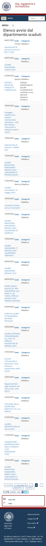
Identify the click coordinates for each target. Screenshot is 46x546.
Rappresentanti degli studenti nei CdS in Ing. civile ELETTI (12, 387)
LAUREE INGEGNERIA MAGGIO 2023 (10, 270)
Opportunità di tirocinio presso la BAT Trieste (12, 49)
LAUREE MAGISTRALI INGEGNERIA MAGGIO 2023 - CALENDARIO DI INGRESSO (11, 226)
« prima (8, 485)
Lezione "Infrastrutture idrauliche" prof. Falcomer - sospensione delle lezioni (12, 365)
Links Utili (11, 500)
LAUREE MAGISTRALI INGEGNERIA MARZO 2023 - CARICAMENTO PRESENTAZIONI (11, 473)
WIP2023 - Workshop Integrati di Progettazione (10, 86)
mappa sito (31, 519)
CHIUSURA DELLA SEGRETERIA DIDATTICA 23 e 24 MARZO (12, 408)
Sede (17, 41)
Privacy (30, 527)
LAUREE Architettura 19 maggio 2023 (10, 190)
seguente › (18, 487)
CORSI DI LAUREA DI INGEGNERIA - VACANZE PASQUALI (11, 317)
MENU (10, 18)
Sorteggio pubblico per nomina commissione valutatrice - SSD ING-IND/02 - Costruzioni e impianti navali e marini (11, 122)
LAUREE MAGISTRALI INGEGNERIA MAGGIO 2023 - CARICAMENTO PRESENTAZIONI (11, 168)
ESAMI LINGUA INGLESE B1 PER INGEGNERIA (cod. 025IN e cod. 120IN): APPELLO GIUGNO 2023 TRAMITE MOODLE (12, 293)
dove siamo (31, 523)
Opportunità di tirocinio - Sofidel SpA (11, 147)
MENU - (6, 25)
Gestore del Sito (33, 514)
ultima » (30, 487)
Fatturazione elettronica (14, 541)
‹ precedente (21, 485)
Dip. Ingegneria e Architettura (25, 5)
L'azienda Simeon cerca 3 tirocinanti (12, 206)
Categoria (25, 41)
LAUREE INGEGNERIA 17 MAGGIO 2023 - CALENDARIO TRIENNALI (11, 250)
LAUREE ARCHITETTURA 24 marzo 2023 (12, 426)
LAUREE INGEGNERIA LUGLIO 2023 (9, 67)
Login (10, 503)
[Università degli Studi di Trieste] (6, 10)
